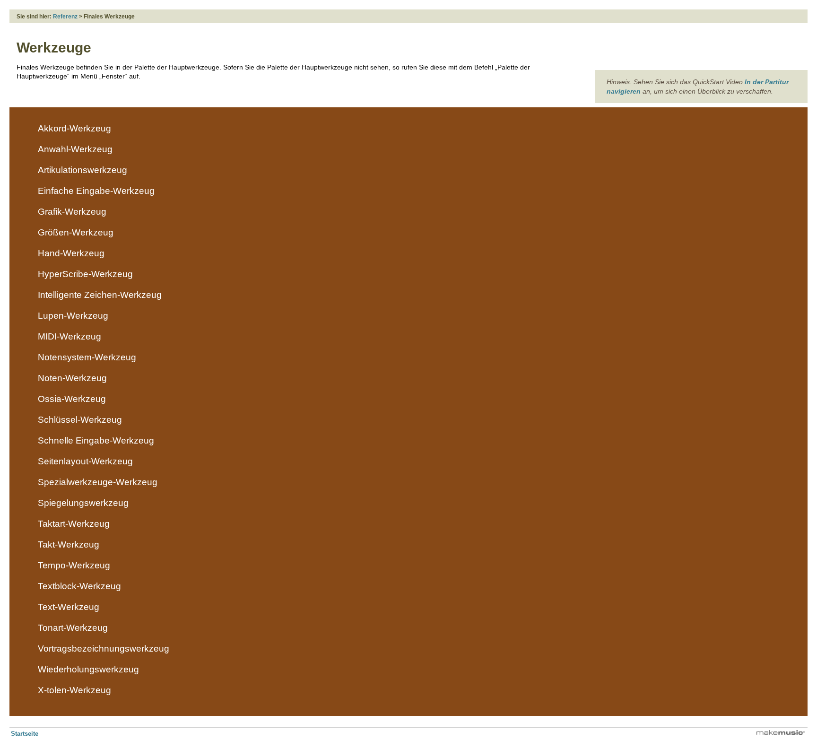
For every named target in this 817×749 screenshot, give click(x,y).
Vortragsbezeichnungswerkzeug (103, 648)
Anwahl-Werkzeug (75, 149)
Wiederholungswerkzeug (88, 669)
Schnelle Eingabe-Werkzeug (96, 440)
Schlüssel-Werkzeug (80, 420)
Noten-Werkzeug (72, 378)
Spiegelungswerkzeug (83, 503)
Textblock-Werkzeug (79, 586)
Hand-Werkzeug (71, 253)
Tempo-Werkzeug (74, 565)
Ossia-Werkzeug (72, 399)
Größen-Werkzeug (75, 232)
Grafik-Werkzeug (72, 212)
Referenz (65, 16)
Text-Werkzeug (68, 607)
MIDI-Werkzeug (69, 336)
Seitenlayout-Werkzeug (85, 461)
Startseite (24, 733)
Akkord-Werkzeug (74, 128)
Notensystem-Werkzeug (87, 357)
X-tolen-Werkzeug (74, 690)
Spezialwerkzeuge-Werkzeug (97, 482)
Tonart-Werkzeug (73, 628)
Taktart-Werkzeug (74, 524)
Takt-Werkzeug (68, 544)
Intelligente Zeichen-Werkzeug (100, 295)
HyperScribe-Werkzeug (85, 274)
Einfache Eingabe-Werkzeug (96, 191)
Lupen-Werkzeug (73, 316)
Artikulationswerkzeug (82, 170)
